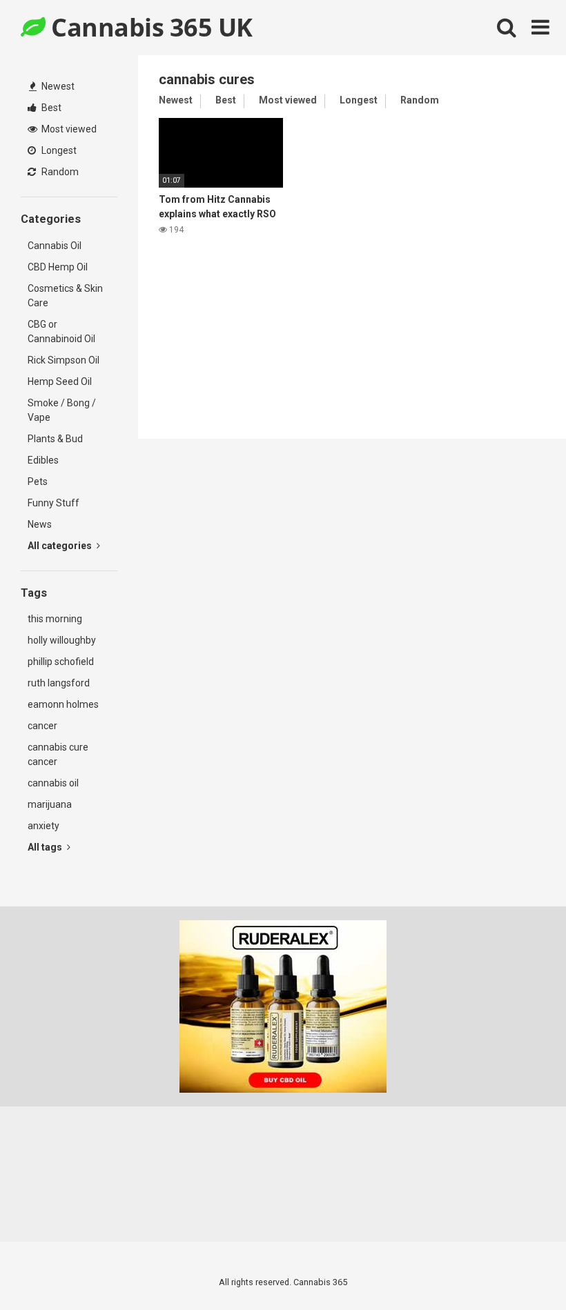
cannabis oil (53, 782)
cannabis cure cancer (58, 754)
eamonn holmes (63, 704)
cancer (42, 725)
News (40, 524)
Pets (38, 481)
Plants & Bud (55, 438)
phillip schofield (61, 661)
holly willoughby (62, 640)
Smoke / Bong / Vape (62, 410)
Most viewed (68, 129)
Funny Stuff (53, 502)
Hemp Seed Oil (60, 381)
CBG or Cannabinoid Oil (61, 331)
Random (59, 171)
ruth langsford (59, 682)
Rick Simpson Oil (63, 360)
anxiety (43, 825)
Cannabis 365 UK (149, 27)
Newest (57, 86)
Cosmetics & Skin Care (65, 295)
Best (50, 107)
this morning (55, 618)
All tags (46, 847)
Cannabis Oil (54, 245)
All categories (61, 545)
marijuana (50, 804)
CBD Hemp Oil (58, 266)
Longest (58, 150)
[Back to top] (519, 1268)
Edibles (43, 460)
